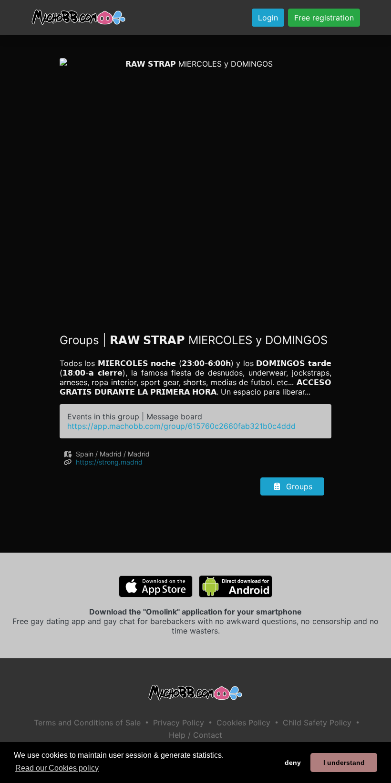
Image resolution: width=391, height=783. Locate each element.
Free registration (324, 17)
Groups (298, 486)
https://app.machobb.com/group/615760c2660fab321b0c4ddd (181, 426)
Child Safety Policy (317, 722)
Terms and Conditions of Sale (87, 722)
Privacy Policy (178, 722)
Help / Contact (195, 735)
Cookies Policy (243, 722)
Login (268, 17)
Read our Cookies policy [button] (57, 768)
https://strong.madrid (109, 462)
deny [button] (293, 762)
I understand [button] (344, 762)
